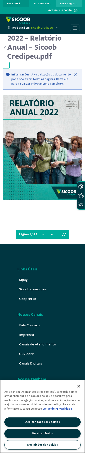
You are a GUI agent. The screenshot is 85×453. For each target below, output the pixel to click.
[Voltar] (5, 47)
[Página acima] (43, 234)
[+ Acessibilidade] (81, 204)
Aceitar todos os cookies (42, 422)
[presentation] (16, 3)
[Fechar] (75, 74)
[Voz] (81, 195)
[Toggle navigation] (75, 28)
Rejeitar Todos (42, 433)
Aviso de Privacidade (57, 408)
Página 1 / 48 (28, 234)
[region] (42, 416)
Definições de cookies (42, 444)
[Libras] (81, 186)
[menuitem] (13, 3)
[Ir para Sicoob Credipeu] (17, 20)
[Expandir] (64, 234)
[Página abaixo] (52, 234)
